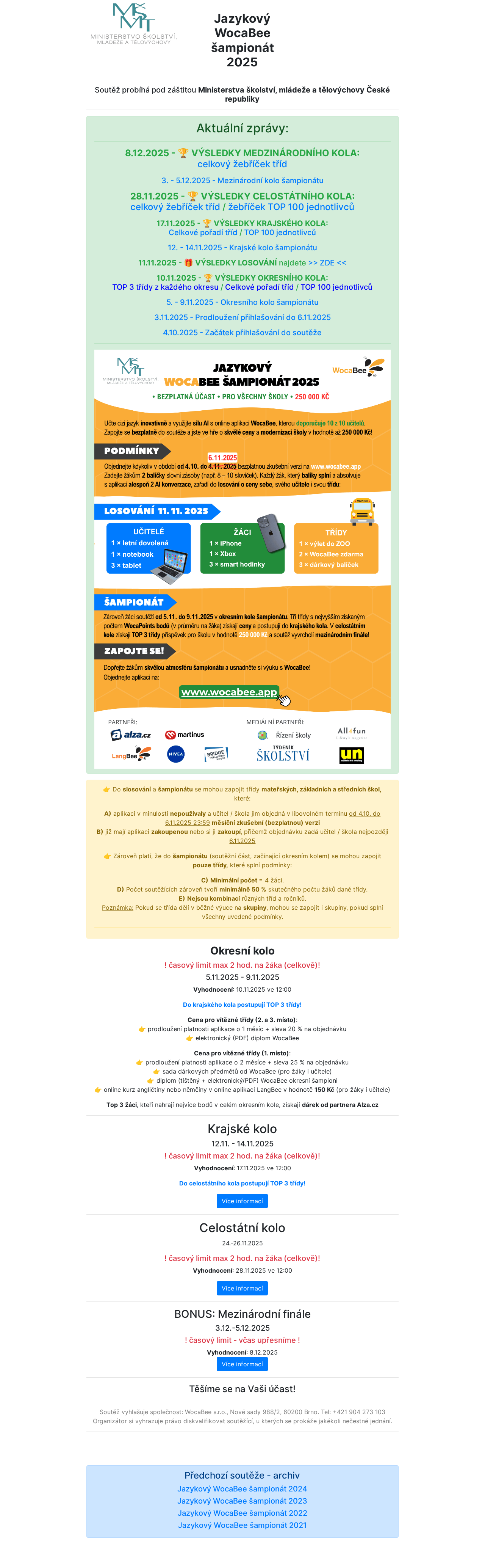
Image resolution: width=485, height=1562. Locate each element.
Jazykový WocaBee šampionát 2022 (242, 1513)
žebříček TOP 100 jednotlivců (291, 206)
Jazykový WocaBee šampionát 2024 (242, 1488)
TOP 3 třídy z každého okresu (165, 287)
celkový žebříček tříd (242, 164)
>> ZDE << (327, 262)
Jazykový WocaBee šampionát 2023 (242, 1500)
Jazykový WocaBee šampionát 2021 (242, 1525)
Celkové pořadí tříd (203, 232)
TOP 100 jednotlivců (280, 232)
